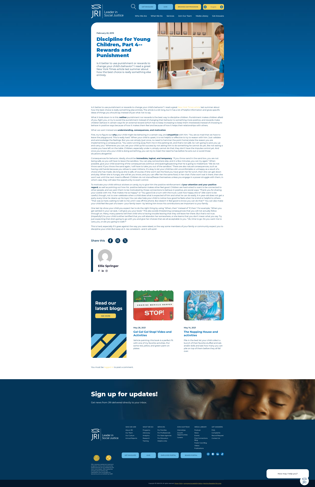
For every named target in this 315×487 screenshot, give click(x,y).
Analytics (146, 435)
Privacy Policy (178, 483)
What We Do (157, 16)
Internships (181, 430)
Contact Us (216, 438)
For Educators (163, 438)
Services (170, 16)
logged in (108, 367)
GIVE (165, 7)
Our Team (129, 433)
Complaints (216, 433)
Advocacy (146, 433)
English (213, 7)
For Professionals (164, 433)
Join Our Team (185, 16)
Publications (199, 448)
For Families (162, 430)
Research (146, 438)
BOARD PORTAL (191, 455)
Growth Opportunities (182, 434)
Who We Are (141, 16)
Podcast (197, 430)
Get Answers (218, 16)
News (196, 433)
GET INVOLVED (147, 7)
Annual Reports (131, 438)
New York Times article (189, 107)
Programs (146, 430)
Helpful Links (162, 441)
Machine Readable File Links (212, 483)
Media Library (202, 16)
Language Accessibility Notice (193, 483)
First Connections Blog (201, 439)
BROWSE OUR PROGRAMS (188, 7)
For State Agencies (164, 435)
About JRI (129, 430)
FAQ (213, 430)
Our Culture (130, 435)
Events (196, 435)
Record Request (218, 435)
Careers (180, 437)
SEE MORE (105, 316)
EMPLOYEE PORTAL (168, 455)
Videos (196, 445)
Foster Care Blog (200, 443)
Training (146, 441)
